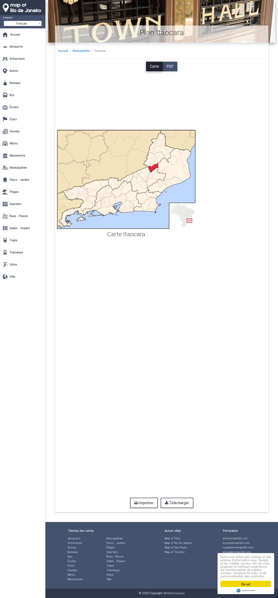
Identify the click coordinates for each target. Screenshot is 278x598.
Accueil (63, 51)
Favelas (72, 570)
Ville (108, 579)
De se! (246, 584)
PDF (170, 66)
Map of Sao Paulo (176, 547)
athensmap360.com (235, 538)
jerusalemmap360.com (237, 552)
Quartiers (112, 552)
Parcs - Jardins (115, 543)
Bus (70, 556)
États (71, 565)
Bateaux (73, 552)
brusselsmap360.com (236, 543)
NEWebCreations (174, 593)
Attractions (75, 543)
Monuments (75, 579)
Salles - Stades (115, 561)
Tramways (113, 570)
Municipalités (81, 51)
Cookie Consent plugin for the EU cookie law (245, 590)
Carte (154, 66)
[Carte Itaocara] (126, 179)
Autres (72, 547)
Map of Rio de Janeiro (178, 543)
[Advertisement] (161, 97)
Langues (7, 17)
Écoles (72, 561)
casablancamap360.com (238, 547)
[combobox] (23, 23)
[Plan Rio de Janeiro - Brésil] (22, 13)
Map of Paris (172, 538)
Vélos (109, 574)
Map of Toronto (175, 552)
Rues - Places (114, 556)
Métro (71, 574)
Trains (110, 565)
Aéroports (74, 538)
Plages (110, 547)
